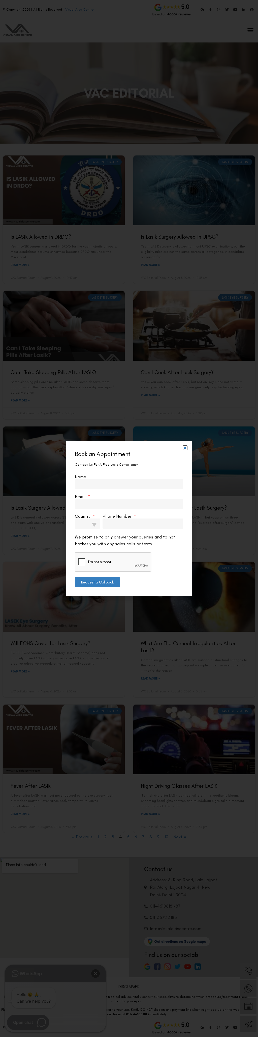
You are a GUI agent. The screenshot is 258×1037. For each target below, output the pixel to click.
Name (80, 477)
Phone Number (118, 516)
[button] (185, 448)
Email (81, 496)
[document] (129, 518)
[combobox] (87, 523)
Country (83, 516)
